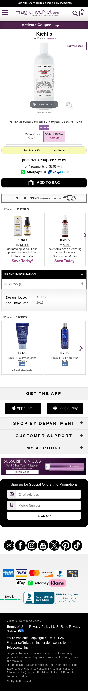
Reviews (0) (13, 284)
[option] (32, 136)
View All (16, 209)
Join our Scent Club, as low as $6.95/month (44, 3)
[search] (75, 12)
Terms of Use (16, 626)
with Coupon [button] (37, 160)
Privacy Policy (39, 626)
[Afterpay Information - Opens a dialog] (31, 172)
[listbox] (44, 136)
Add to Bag (48, 183)
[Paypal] (60, 573)
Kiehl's (41, 38)
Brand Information (20, 274)
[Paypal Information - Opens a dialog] (58, 172)
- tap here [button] (44, 24)
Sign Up (44, 516)
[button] (5, 12)
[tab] (44, 275)
